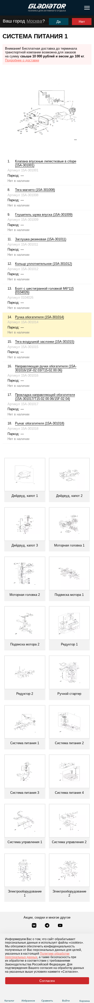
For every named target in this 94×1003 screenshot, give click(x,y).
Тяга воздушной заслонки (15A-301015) (44, 342)
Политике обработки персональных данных (37, 955)
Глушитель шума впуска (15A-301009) (43, 214)
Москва (34, 21)
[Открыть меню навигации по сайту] (87, 8)
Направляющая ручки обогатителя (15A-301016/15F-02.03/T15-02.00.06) (45, 368)
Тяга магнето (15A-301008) (35, 190)
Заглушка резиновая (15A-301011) (40, 239)
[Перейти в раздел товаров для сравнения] (47, 994)
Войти (66, 1000)
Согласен (47, 981)
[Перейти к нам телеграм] (47, 926)
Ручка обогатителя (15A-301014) (39, 317)
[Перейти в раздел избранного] (28, 994)
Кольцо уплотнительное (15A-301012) (43, 264)
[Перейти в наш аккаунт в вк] (34, 926)
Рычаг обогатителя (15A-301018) (39, 423)
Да (58, 22)
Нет (82, 22)
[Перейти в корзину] (84, 994)
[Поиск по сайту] (6, 8)
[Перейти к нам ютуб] (60, 926)
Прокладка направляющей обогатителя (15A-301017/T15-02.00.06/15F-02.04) (45, 397)
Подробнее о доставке (22, 60)
